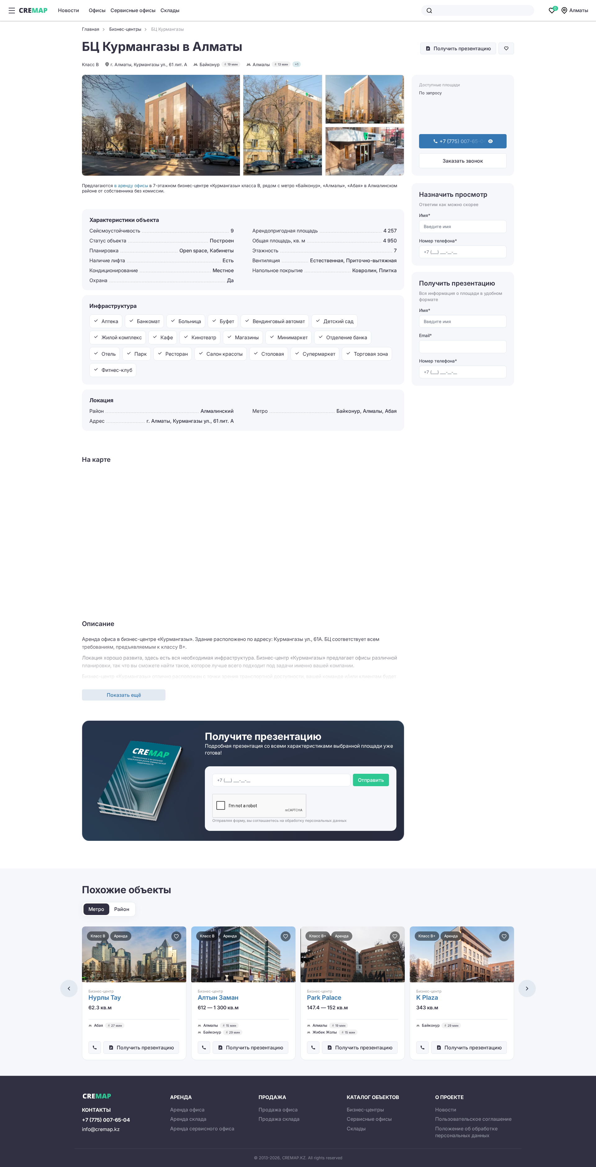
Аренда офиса (187, 1109)
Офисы (97, 10)
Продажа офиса (278, 1109)
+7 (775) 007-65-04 (106, 1120)
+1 (296, 64)
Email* (425, 335)
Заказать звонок (463, 161)
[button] (69, 988)
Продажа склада (279, 1119)
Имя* (424, 215)
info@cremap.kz (101, 1129)
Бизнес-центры (365, 1109)
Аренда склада (188, 1119)
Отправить (371, 780)
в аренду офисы (131, 185)
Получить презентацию (462, 48)
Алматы (578, 10)
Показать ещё (124, 695)
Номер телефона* (438, 240)
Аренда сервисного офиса (202, 1128)
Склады (169, 10)
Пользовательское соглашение (473, 1119)
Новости (68, 10)
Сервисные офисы (133, 10)
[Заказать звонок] (94, 1047)
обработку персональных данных (316, 820)
